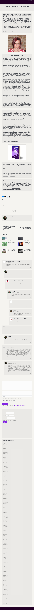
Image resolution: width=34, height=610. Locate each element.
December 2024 (5, 467)
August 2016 (4, 595)
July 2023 (4, 489)
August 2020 (4, 534)
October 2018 (4, 562)
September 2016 (5, 594)
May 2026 (4, 445)
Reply (30, 267)
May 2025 (4, 461)
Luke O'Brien (8, 346)
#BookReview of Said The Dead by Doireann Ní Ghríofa (10, 434)
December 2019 (5, 544)
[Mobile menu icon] (32, 2)
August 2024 (4, 472)
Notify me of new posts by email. (7, 402)
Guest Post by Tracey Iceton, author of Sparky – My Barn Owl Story (12, 238)
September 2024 (5, 471)
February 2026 (5, 449)
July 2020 (4, 535)
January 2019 (4, 558)
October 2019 (4, 547)
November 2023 (5, 484)
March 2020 (4, 540)
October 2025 (4, 454)
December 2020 (5, 529)
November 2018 (5, 561)
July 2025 (4, 458)
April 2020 (4, 539)
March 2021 (4, 525)
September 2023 (5, 486)
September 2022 (5, 502)
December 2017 (5, 575)
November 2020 (5, 530)
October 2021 (4, 516)
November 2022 (5, 499)
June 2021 (4, 521)
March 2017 (4, 586)
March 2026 (4, 448)
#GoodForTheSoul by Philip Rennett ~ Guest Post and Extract (11, 250)
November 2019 (5, 545)
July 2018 (4, 566)
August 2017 (4, 580)
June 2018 (4, 567)
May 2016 (4, 599)
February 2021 (5, 526)
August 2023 (4, 488)
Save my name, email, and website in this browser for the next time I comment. (12, 398)
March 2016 (4, 602)
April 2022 (4, 508)
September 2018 (5, 563)
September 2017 (5, 579)
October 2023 (4, 485)
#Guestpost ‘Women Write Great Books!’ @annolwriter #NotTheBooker (26, 208)
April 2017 (4, 585)
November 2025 (5, 453)
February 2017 (5, 588)
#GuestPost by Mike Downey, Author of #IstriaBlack (27, 238)
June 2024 (4, 475)
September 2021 (5, 517)
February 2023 (5, 495)
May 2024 (4, 476)
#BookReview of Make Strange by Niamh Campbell (9, 428)
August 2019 (4, 549)
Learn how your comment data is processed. (19, 405)
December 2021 (5, 513)
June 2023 (4, 490)
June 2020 (4, 536)
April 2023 (4, 493)
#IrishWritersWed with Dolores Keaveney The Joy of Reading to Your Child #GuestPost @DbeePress (16, 208)
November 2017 (5, 576)
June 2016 (4, 598)
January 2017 (4, 589)
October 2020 (4, 531)
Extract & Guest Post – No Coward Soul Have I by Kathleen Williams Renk (11, 243)
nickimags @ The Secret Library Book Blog (13, 261)
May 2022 (4, 507)
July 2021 (4, 520)
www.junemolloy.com (16, 188)
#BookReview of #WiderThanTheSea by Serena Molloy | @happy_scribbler (6, 208)
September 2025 (5, 456)
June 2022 (4, 506)
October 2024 (4, 470)
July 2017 (4, 581)
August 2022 (4, 503)
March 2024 (4, 479)
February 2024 (5, 480)
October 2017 (4, 577)
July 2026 (4, 443)
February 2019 (5, 557)
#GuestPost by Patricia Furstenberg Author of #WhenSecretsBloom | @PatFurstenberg (27, 244)
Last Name (4, 415)
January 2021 (4, 527)
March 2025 (4, 463)
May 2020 (4, 538)
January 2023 (4, 497)
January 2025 (4, 466)
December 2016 (5, 590)
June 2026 (4, 444)
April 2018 (4, 570)
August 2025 (4, 457)
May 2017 (4, 584)
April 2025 (4, 462)
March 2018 (4, 571)
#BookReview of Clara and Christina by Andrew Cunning (10, 431)
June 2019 (4, 552)
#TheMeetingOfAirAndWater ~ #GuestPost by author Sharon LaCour (28, 250)
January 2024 (4, 481)
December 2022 (5, 498)
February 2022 (5, 511)
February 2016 (5, 603)
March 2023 (4, 494)
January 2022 (4, 512)
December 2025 (5, 452)
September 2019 (5, 548)
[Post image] (4, 238)
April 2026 (4, 447)
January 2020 (4, 543)
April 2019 (4, 554)
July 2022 (4, 504)
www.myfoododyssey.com (14, 184)
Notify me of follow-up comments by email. (9, 400)
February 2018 (5, 572)
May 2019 (4, 553)
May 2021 (4, 522)
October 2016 (4, 593)
